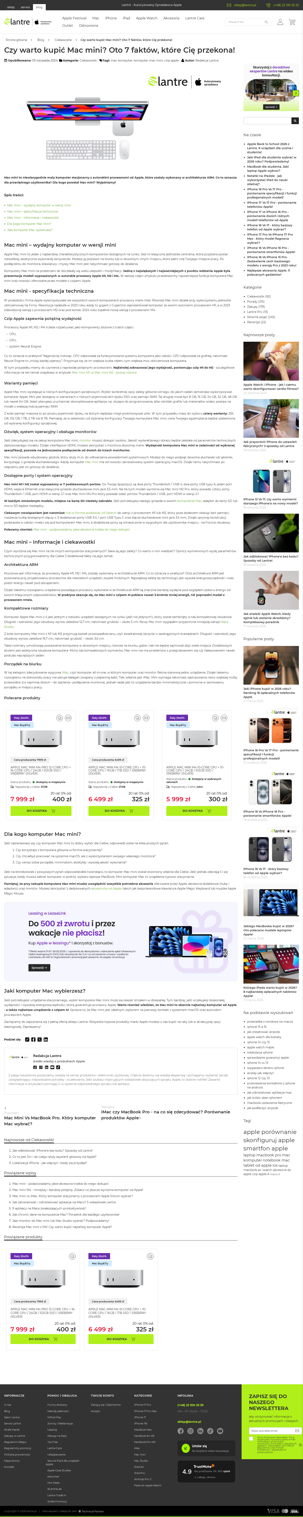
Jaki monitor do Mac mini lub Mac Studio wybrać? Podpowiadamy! (60, 1221)
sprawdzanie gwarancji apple (268, 1057)
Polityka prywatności (17, 1454)
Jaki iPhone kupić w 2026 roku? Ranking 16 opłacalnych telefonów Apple (269, 693)
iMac (65, 672)
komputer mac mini (148, 60)
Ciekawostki (63, 40)
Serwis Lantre (12, 1423)
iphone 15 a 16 (257, 1027)
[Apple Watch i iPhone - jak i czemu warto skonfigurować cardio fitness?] (271, 361)
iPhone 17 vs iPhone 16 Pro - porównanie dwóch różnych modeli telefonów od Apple (268, 216)
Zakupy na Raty (57, 1435)
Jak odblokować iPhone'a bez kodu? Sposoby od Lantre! (52, 1150)
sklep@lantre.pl (245, 5)
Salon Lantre (12, 1417)
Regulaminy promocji (17, 1448)
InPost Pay (54, 1417)
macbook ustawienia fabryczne (269, 1103)
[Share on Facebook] (33, 1039)
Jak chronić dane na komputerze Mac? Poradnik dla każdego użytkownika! (66, 1214)
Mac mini (92, 462)
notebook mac (276, 1160)
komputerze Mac (189, 501)
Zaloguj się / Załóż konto (106, 1404)
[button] (280, 22)
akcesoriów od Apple (106, 888)
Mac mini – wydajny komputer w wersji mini (39, 205)
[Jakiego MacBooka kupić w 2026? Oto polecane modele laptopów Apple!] (271, 902)
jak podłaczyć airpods (262, 1108)
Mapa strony (12, 1460)
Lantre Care (54, 1448)
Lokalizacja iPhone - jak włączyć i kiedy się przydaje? (49, 1163)
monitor (85, 440)
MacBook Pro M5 (144, 1442)
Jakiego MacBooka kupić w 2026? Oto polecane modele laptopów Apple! (268, 930)
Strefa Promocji (57, 1501)
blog (39, 7)
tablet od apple (257, 1165)
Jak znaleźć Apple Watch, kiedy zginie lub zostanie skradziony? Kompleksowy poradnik (267, 618)
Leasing (52, 1429)
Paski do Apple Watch (147, 1485)
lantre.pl (32, 1511)
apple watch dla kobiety (264, 1037)
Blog (40, 40)
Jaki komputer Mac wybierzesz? (30, 230)
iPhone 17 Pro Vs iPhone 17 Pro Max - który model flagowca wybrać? (270, 239)
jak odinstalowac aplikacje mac (269, 1092)
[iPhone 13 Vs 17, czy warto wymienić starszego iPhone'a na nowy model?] (271, 475)
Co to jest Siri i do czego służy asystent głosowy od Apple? (54, 1157)
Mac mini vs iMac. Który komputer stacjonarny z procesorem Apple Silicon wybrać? (72, 1196)
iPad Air (139, 1466)
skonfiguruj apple (269, 1140)
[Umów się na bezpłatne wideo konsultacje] (206, 1455)
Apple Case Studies (59, 1470)
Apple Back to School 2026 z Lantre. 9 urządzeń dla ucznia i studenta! (270, 148)
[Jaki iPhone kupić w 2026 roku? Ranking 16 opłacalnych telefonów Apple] (271, 665)
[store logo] (28, 22)
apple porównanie (270, 1131)
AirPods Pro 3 (142, 1479)
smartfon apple (265, 1148)
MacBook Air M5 (144, 1435)
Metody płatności (58, 1411)
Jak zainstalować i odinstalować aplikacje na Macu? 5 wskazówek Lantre (64, 1202)
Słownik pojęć (257, 317)
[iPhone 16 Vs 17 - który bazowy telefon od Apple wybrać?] (271, 845)
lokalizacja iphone (260, 1052)
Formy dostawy (57, 1404)
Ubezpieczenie (56, 1454)
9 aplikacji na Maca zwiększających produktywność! (49, 1208)
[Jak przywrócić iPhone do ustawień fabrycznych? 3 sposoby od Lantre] (271, 418)
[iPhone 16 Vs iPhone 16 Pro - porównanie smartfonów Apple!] (271, 788)
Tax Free (52, 1442)
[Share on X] (40, 1039)
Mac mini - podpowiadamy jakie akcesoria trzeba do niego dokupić (82, 529)
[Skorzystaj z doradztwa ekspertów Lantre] (271, 87)
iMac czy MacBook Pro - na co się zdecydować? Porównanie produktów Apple (165, 1112)
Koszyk (95, 1411)
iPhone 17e (140, 1423)
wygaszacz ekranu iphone (265, 1068)
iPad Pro (139, 1473)
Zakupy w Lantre (14, 1435)
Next (295, 93)
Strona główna (16, 40)
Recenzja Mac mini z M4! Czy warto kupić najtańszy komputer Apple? (62, 1227)
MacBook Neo (143, 1429)
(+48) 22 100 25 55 (286, 5)
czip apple (171, 60)
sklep (11, 7)
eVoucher (53, 1476)
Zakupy (252, 307)
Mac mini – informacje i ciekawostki (33, 218)
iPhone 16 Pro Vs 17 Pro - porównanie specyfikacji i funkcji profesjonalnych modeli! (272, 193)
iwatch (267, 1170)
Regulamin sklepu (15, 1442)
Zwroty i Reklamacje (60, 1423)
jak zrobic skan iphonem (264, 1098)
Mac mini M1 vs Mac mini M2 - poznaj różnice (104, 372)
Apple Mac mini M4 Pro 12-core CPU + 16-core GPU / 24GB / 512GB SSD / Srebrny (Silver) (41, 770)
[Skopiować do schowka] (27, 1039)
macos (274, 1174)
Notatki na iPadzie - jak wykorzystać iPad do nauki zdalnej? (267, 180)
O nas (7, 1404)
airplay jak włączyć (260, 1073)
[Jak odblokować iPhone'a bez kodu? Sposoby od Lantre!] (271, 533)
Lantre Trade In (56, 1495)
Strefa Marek (12, 1429)
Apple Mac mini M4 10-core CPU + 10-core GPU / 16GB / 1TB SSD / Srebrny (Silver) (117, 770)
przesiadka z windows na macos (270, 1021)
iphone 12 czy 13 (258, 1078)
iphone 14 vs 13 (257, 1063)
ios (275, 1165)
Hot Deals (53, 1482)
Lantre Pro (254, 312)
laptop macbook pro (262, 1155)
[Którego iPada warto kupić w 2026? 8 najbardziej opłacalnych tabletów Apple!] (271, 964)
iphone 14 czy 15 (258, 1042)
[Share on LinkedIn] (46, 1039)
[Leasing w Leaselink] (120, 980)
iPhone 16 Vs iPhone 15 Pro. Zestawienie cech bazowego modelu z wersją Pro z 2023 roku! (271, 261)
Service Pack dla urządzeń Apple (62, 1462)
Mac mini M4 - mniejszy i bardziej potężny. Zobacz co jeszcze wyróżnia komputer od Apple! (77, 1190)
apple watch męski (260, 1047)
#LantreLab (54, 1488)
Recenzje (253, 322)
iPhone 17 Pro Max (145, 1411)
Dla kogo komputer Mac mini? (29, 224)
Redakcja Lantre (206, 60)
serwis (25, 7)
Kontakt (9, 1466)
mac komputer (121, 60)
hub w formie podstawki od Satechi (91, 513)
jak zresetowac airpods (263, 1032)
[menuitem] (74, 18)
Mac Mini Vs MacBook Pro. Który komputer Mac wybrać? (50, 1118)
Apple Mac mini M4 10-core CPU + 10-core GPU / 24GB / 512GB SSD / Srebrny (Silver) (195, 770)
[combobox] (271, 120)
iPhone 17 (140, 1417)
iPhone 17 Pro (142, 1404)
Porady (252, 301)
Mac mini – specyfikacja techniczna (32, 211)
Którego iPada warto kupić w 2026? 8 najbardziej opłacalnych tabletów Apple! (270, 992)
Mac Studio (141, 1460)
